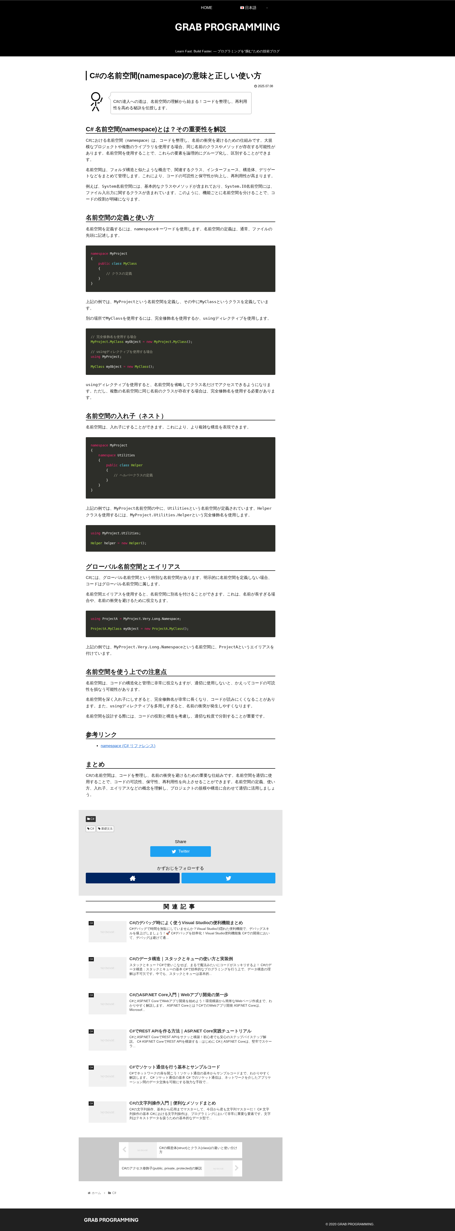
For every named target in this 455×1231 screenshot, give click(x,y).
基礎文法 (106, 828)
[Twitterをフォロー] (228, 878)
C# (92, 819)
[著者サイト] (133, 878)
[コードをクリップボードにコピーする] (269, 255)
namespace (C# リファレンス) (128, 746)
